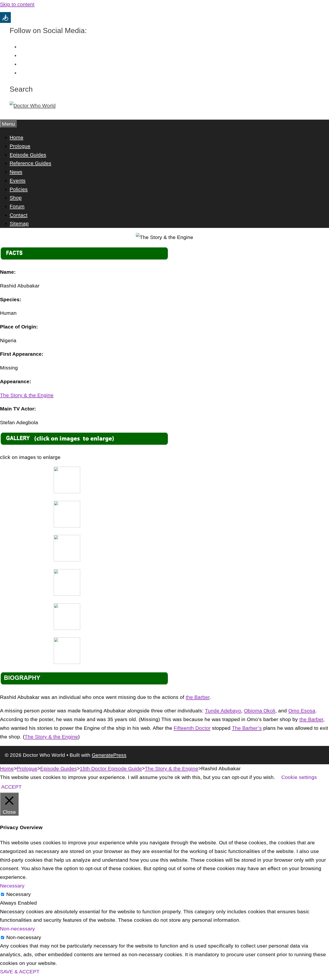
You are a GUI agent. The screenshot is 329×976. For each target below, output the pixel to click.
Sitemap (19, 223)
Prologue (20, 146)
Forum (17, 206)
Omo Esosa (301, 710)
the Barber (198, 697)
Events (18, 180)
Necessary (18, 894)
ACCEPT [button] (11, 787)
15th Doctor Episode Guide (111, 768)
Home (16, 137)
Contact (18, 215)
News (16, 172)
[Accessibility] (5, 17)
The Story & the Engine (26, 395)
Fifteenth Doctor (192, 728)
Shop (16, 197)
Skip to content (17, 4)
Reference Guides (30, 163)
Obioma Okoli (259, 710)
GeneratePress (109, 755)
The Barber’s (247, 728)
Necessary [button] (12, 885)
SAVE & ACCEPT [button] (19, 971)
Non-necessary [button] (17, 928)
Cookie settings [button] (299, 777)
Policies (19, 189)
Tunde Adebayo (223, 710)
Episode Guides (28, 154)
